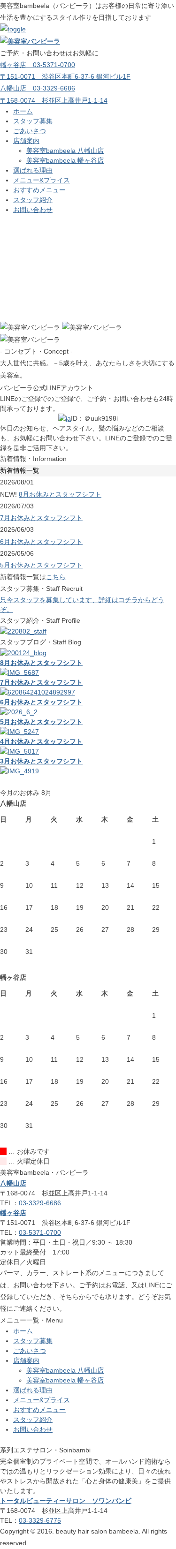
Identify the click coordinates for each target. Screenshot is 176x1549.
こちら (56, 577)
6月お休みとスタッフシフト (41, 541)
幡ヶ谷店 (13, 1213)
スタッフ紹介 (33, 200)
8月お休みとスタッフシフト (60, 494)
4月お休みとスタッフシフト (41, 741)
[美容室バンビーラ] (30, 41)
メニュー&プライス (41, 180)
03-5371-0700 (40, 1232)
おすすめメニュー (39, 190)
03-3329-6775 (40, 1520)
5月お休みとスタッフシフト (41, 565)
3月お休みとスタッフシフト (41, 761)
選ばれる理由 (33, 170)
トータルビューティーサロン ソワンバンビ (65, 1500)
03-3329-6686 (40, 1203)
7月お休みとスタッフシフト (41, 517)
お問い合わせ (33, 209)
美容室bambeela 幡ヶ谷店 (65, 160)
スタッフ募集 (33, 121)
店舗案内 (26, 140)
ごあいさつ (29, 131)
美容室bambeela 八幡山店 (65, 150)
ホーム (23, 111)
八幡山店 (13, 1183)
